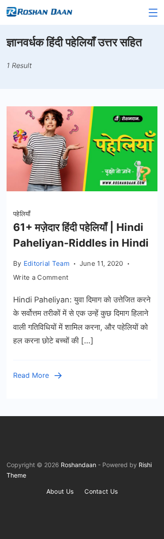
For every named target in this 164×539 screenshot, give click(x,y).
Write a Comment (41, 278)
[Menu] (153, 12)
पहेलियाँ (21, 214)
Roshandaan (78, 464)
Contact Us (101, 491)
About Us (59, 491)
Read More (31, 375)
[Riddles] (82, 188)
